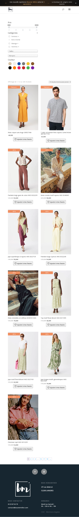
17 (44, 459)
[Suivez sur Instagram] (44, 472)
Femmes (14, 36)
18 (47, 459)
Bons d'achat (15, 40)
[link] (39, 3)
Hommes (14, 47)
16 (41, 459)
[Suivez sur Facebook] (35, 472)
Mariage (14, 43)
